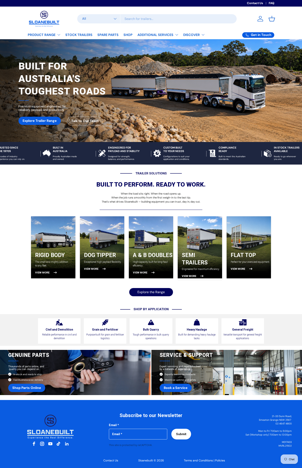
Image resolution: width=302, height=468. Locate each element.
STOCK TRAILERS (78, 35)
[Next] (261, 250)
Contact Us (255, 3)
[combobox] (157, 18)
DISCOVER (191, 35)
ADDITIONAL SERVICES (155, 35)
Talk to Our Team (85, 121)
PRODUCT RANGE (41, 35)
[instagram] (42, 444)
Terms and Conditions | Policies (204, 460)
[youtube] (50, 444)
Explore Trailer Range (40, 121)
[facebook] (34, 444)
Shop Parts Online (26, 388)
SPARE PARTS (108, 35)
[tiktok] (58, 444)
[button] (271, 18)
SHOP (128, 35)
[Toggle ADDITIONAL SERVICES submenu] (176, 34)
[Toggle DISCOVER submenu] (203, 34)
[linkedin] (67, 444)
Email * (114, 425)
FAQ (271, 3)
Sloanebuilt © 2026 (151, 460)
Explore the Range (151, 292)
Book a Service (176, 388)
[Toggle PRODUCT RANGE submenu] (58, 34)
